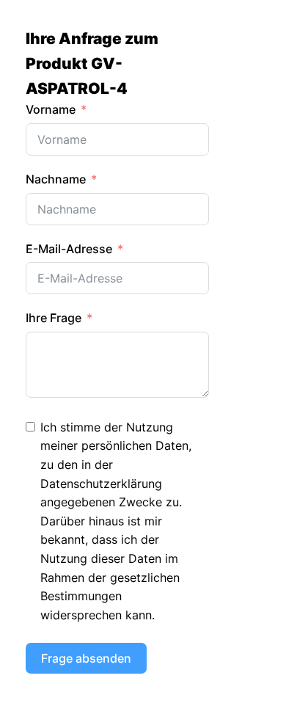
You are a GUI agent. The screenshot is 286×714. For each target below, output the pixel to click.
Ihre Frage (53, 317)
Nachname (56, 179)
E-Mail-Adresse (69, 248)
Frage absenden (86, 658)
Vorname (51, 109)
